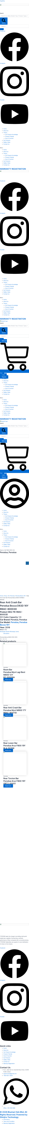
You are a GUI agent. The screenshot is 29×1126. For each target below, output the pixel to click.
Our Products (6, 140)
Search (2, 13)
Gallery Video (6, 142)
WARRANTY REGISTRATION (13, 169)
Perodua (12, 596)
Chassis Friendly (9, 136)
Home (5, 129)
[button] (14, 148)
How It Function (9, 138)
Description (6, 633)
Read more (8, 679)
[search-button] (2, 29)
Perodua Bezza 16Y (21, 596)
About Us (5, 130)
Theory (5, 132)
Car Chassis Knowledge (11, 134)
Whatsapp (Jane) (14, 631)
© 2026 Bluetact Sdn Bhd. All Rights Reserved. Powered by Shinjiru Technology (13, 1114)
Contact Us (6, 144)
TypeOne (2, 1)
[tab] (16, 633)
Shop (5, 596)
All (8, 596)
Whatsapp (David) (5, 631)
